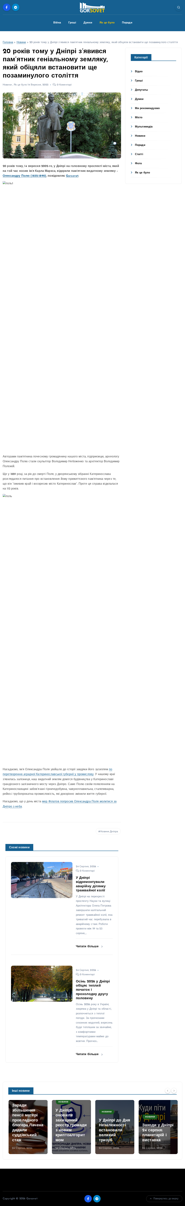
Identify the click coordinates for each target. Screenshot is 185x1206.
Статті (139, 154)
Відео (139, 71)
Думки (87, 22)
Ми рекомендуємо (147, 108)
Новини (21, 42)
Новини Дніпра (109, 831)
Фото (138, 163)
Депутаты (141, 90)
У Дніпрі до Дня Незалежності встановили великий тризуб (114, 1130)
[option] (27, 1127)
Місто (139, 117)
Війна (57, 22)
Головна (8, 42)
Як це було (107, 22)
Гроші (72, 22)
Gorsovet (72, 176)
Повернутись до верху (165, 1199)
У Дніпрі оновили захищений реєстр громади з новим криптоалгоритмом (71, 1125)
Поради (127, 22)
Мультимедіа (144, 126)
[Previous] (167, 1090)
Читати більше (88, 946)
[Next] (174, 1090)
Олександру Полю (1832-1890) (24, 176)
